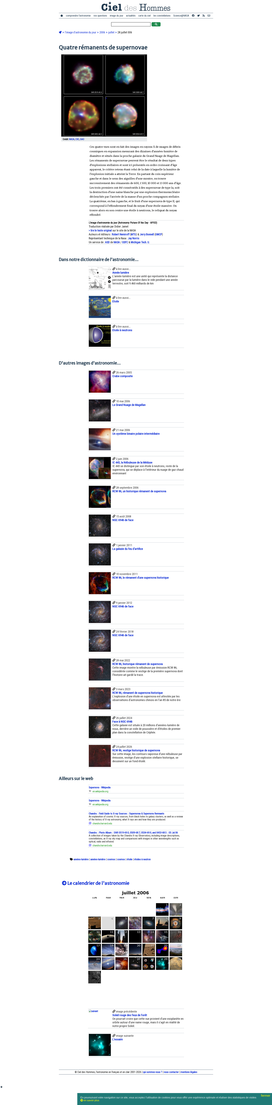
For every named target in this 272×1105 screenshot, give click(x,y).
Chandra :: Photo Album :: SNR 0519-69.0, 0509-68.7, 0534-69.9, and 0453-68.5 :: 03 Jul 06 (133, 832)
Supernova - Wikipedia (99, 787)
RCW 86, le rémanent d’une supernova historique (140, 577)
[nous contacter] (209, 15)
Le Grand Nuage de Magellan (129, 405)
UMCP (158, 234)
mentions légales (189, 1072)
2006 (102, 32)
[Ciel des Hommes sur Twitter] (198, 15)
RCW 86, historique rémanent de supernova (137, 664)
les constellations (161, 15)
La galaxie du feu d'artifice (127, 549)
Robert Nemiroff (121, 234)
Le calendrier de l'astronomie (98, 883)
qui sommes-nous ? (152, 1072)
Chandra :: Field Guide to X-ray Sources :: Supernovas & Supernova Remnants (126, 813)
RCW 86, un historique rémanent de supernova (139, 491)
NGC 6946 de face (122, 520)
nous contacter (171, 1072)
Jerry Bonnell (147, 234)
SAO (82, 139)
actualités (131, 15)
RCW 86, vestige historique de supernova (136, 750)
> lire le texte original (100, 230)
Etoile (115, 301)
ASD (107, 242)
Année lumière (120, 272)
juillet (111, 32)
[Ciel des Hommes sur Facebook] (193, 15)
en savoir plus (91, 1100)
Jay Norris (133, 238)
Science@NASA (181, 15)
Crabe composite (122, 376)
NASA (71, 139)
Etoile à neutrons (122, 330)
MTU (133, 234)
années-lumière (81, 859)
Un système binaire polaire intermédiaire (136, 433)
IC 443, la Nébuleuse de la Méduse (132, 462)
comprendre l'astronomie (78, 15)
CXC (77, 139)
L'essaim (117, 1039)
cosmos (111, 859)
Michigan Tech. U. (140, 242)
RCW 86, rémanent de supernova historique (137, 693)
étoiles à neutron (142, 859)
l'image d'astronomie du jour (81, 32)
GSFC (125, 242)
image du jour (116, 15)
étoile (129, 859)
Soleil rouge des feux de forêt (129, 1015)
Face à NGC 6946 (122, 721)
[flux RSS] (203, 15)
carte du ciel (144, 15)
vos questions (100, 15)
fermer (266, 1095)
